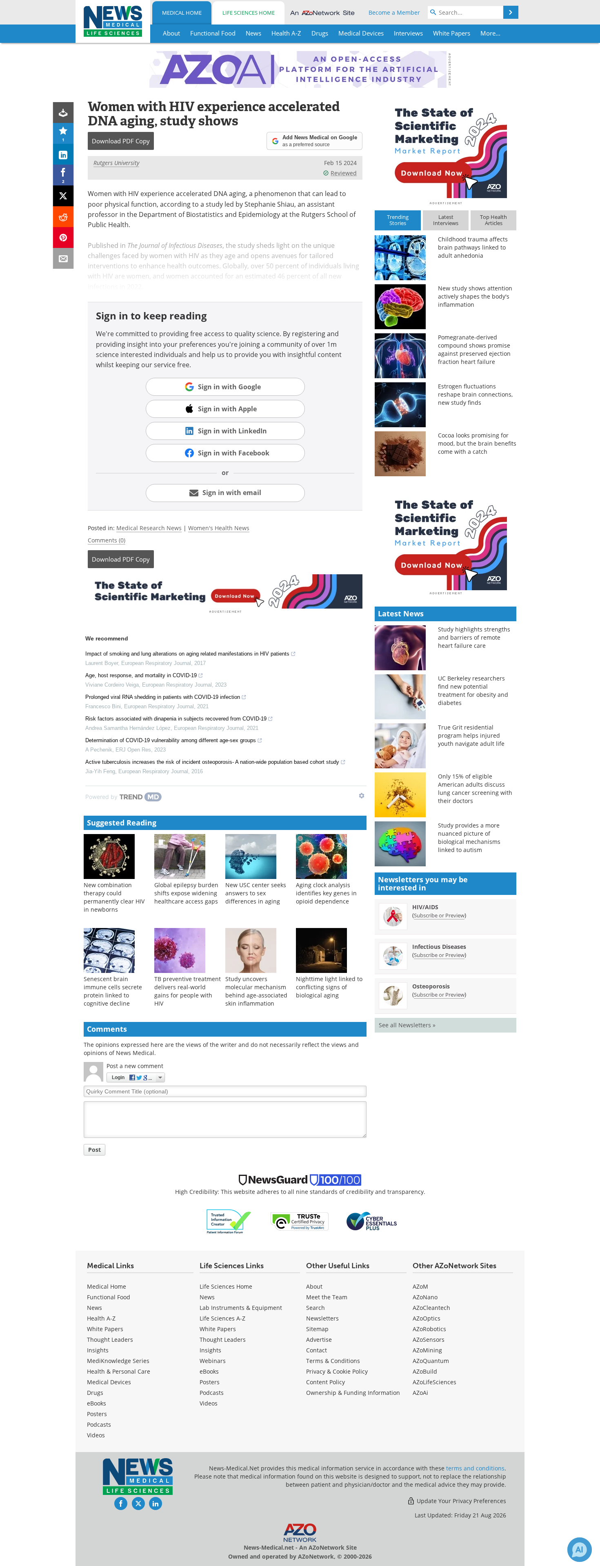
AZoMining (427, 1350)
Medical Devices (109, 1382)
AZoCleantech (431, 1308)
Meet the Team (326, 1297)
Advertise (319, 1339)
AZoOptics (426, 1318)
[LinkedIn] (63, 154)
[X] (63, 195)
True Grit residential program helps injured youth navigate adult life (471, 735)
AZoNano (425, 1297)
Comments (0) (106, 540)
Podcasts (99, 1424)
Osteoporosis (431, 986)
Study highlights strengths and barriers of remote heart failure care (474, 637)
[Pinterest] (63, 237)
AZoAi (420, 1392)
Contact (316, 1350)
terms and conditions (475, 1468)
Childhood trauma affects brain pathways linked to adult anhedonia (473, 247)
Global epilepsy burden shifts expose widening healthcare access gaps (186, 893)
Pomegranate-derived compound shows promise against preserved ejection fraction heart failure (474, 349)
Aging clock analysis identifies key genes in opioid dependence (326, 893)
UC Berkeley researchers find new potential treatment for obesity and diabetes (473, 690)
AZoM (420, 1286)
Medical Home (182, 12)
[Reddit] (63, 216)
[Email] (63, 258)
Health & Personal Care (118, 1371)
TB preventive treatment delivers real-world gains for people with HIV (187, 991)
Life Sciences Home (248, 12)
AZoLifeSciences (434, 1382)
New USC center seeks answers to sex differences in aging (255, 893)
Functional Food (108, 1297)
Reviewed (344, 173)
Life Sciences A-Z (222, 1318)
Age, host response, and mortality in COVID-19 (141, 675)
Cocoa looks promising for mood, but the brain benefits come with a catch (477, 443)
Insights (98, 1350)
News (94, 1308)
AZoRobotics (429, 1329)
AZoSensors (428, 1339)
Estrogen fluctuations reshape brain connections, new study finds (475, 394)
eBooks (96, 1403)
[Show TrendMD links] (361, 795)
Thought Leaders (110, 1339)
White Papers (105, 1329)
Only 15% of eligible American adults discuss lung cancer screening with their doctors (475, 788)
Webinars (213, 1361)
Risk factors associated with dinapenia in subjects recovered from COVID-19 (176, 719)
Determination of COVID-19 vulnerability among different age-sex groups (170, 740)
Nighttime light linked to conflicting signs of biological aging (329, 987)
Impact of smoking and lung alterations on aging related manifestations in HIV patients (187, 654)
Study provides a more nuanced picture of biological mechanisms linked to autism (469, 837)
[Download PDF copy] (63, 112)
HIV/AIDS (425, 907)
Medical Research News (149, 528)
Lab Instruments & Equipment (241, 1308)
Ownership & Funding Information (353, 1392)
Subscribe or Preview (439, 915)
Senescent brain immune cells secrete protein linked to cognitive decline (113, 991)
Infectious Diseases (439, 946)
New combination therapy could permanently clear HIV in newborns (114, 897)
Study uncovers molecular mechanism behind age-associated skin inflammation (256, 991)
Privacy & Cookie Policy (337, 1371)
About (314, 1286)
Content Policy (325, 1382)
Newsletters (322, 1318)
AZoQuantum (431, 1361)
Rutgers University (116, 163)
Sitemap (317, 1329)
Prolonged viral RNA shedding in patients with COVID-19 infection (162, 697)
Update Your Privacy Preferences (460, 1501)
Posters (97, 1414)
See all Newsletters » (407, 1025)
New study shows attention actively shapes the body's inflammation (475, 296)
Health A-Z (101, 1318)
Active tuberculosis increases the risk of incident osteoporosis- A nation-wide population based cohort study (212, 762)
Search (315, 1308)
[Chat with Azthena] (579, 1549)
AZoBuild (425, 1371)
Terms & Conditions (333, 1361)
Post (94, 1149)
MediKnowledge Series (118, 1361)
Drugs (95, 1392)
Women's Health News (218, 528)
